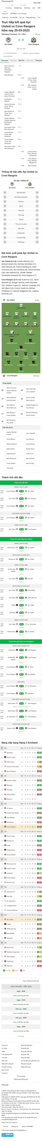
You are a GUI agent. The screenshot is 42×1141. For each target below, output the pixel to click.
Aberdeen (31, 693)
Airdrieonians (11, 631)
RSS (3, 1122)
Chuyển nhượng (7, 1067)
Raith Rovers (11, 547)
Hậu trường (5, 1070)
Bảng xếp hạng (30, 17)
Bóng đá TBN (25, 1054)
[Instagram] (24, 1122)
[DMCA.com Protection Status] (7, 1136)
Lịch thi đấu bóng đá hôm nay (30, 1060)
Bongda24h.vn (22, 1130)
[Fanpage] (19, 1122)
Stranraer (12, 612)
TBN (39, 8)
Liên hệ (5, 1126)
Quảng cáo (14, 1126)
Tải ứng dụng (21, 1076)
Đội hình (21, 60)
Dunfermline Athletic (11, 570)
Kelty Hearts (11, 703)
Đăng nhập (37, 3)
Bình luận (4, 1060)
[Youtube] (28, 1122)
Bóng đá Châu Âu (26, 1051)
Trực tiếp (4, 1057)
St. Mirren (31, 667)
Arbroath (30, 578)
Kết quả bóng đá (26, 1064)
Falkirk (13, 605)
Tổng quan (4, 60)
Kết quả (22, 17)
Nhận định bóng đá (7, 1064)
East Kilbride (31, 674)
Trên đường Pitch (13, 6)
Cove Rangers (11, 491)
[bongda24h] (2, 7)
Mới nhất (4, 5)
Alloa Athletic (31, 590)
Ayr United (31, 491)
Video (3, 1051)
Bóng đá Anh (25, 1048)
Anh (33, 8)
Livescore (5, 1073)
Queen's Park (11, 728)
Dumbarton (11, 650)
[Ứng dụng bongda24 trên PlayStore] (17, 1079)
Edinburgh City (32, 597)
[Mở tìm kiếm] (37, 5)
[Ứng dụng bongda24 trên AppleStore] (24, 1079)
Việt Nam (27, 8)
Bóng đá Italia (25, 1057)
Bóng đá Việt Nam (26, 1045)
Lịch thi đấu (14, 17)
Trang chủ (5, 1045)
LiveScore (5, 17)
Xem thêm (21, 1036)
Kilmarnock (12, 559)
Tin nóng (9, 8)
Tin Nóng (4, 1048)
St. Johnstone (32, 624)
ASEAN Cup (18, 8)
